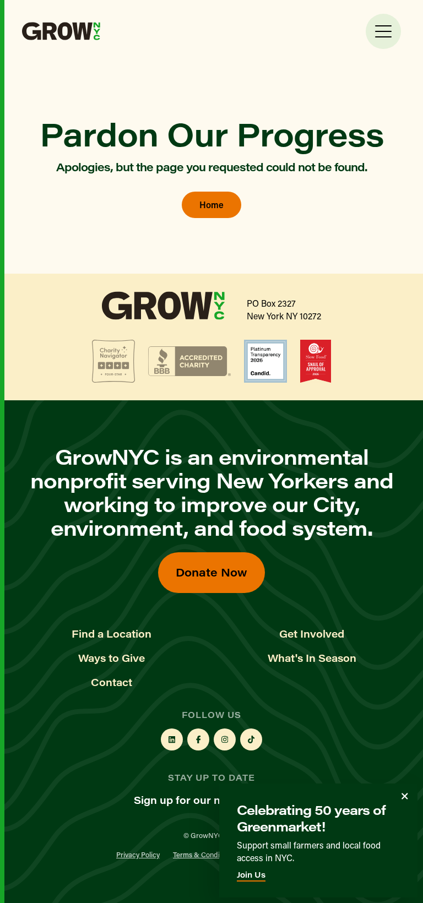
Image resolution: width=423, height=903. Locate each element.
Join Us (251, 874)
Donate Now (211, 571)
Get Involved (311, 633)
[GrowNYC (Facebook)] (198, 739)
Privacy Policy (138, 854)
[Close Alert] (404, 796)
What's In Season (312, 657)
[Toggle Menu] (383, 31)
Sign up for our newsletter (201, 800)
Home (211, 204)
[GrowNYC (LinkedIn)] (172, 739)
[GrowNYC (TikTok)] (251, 739)
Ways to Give (111, 657)
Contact (111, 682)
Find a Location (111, 633)
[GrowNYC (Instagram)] (225, 739)
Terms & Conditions (204, 854)
